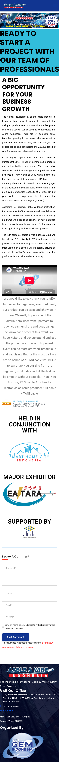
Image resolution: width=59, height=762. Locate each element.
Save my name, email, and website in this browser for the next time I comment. (30, 627)
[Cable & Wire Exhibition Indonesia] (14, 5)
